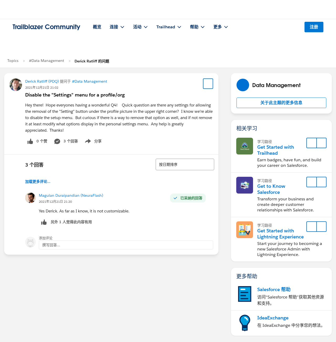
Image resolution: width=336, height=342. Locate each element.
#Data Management (46, 60)
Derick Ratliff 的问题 (92, 61)
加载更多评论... (37, 181)
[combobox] (185, 164)
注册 (314, 27)
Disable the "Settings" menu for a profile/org (75, 95)
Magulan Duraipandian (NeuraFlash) (71, 195)
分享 (92, 142)
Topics (12, 60)
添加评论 (45, 238)
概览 (97, 27)
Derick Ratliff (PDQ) (42, 81)
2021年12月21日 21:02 (41, 87)
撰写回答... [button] (51, 245)
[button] (281, 103)
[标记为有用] (44, 222)
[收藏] (208, 83)
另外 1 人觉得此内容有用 (71, 222)
